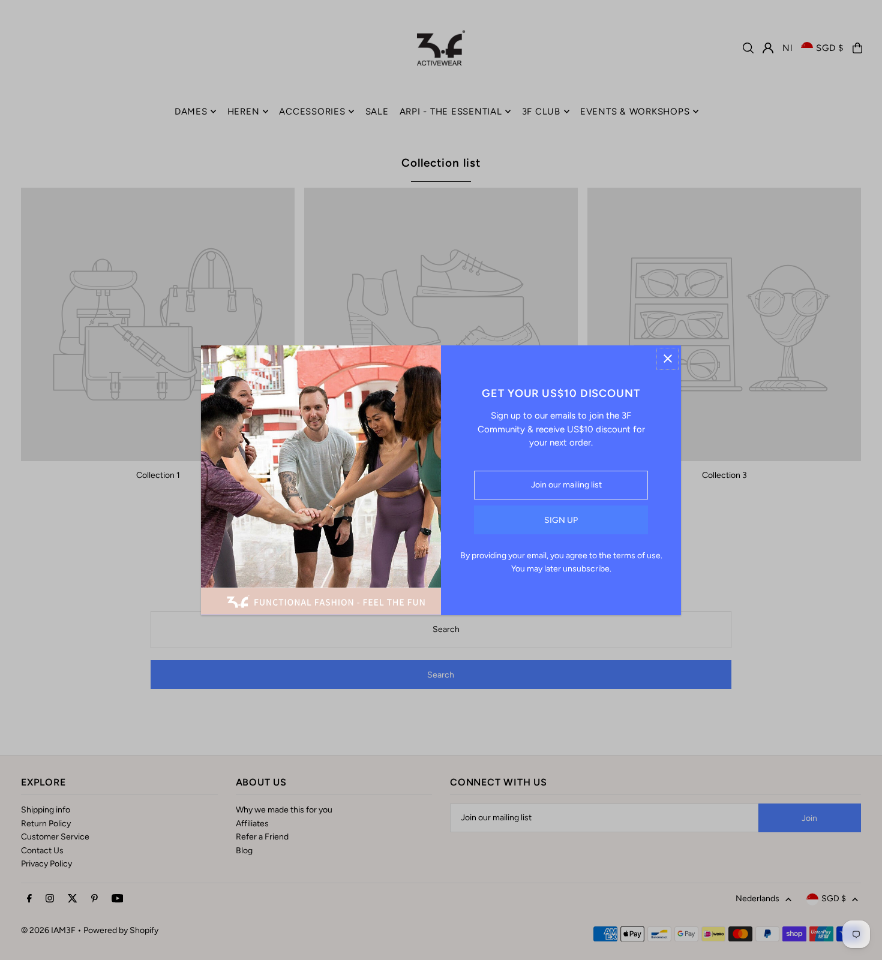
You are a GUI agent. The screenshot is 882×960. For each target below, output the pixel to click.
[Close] (667, 358)
